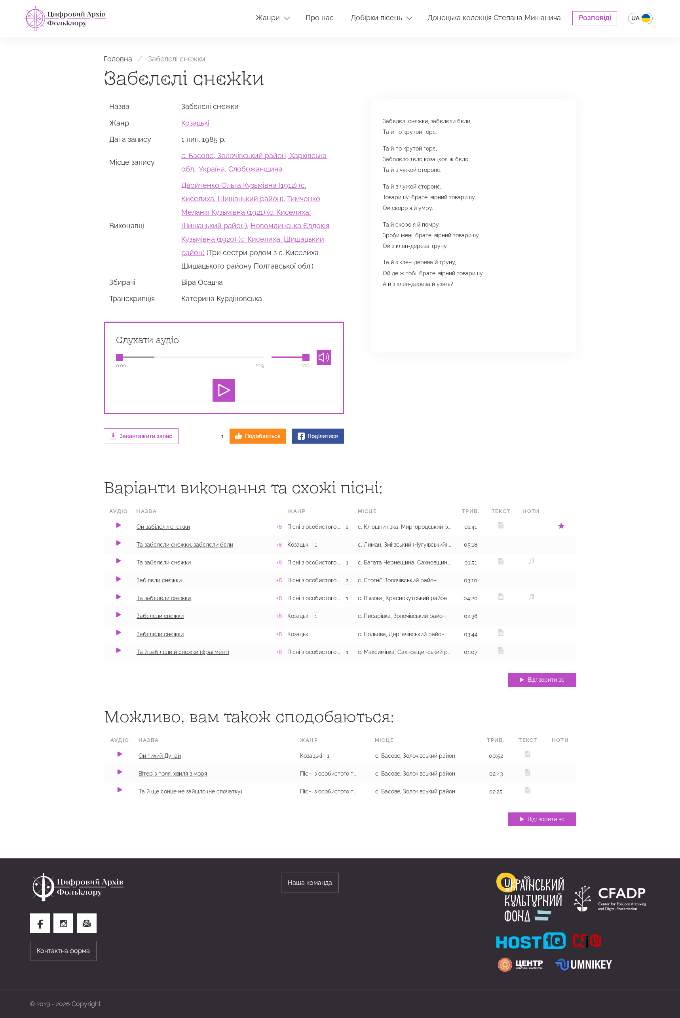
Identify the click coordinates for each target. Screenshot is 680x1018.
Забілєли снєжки (159, 580)
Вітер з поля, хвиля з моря (173, 773)
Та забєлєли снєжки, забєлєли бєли (185, 544)
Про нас (320, 18)
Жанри (268, 18)
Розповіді (595, 18)
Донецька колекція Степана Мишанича (494, 18)
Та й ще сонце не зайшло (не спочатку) (190, 791)
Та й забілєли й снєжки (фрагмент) (183, 652)
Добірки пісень (376, 18)
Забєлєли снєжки (160, 616)
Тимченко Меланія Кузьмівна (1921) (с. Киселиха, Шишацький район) (250, 212)
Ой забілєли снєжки (163, 527)
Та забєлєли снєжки (164, 562)
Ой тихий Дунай (160, 756)
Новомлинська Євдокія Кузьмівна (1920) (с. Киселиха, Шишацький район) (255, 239)
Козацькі (195, 123)
